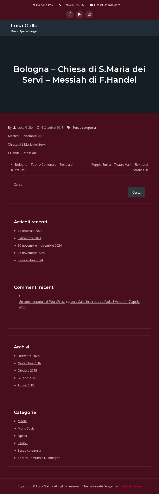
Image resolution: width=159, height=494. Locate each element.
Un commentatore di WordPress (42, 301)
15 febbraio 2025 (30, 231)
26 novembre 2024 (31, 253)
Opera (22, 436)
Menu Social (26, 428)
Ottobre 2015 (27, 370)
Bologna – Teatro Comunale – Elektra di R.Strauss (42, 167)
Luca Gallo (24, 25)
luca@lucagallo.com (107, 4)
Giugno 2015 (27, 378)
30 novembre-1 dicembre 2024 (40, 245)
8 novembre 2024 (30, 260)
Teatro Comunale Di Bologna (39, 458)
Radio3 (23, 443)
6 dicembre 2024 (29, 238)
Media (22, 421)
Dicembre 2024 (28, 356)
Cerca (18, 184)
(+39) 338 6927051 (73, 4)
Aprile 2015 (26, 385)
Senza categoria (29, 450)
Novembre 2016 (29, 363)
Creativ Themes (130, 486)
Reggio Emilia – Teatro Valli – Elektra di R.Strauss (119, 167)
